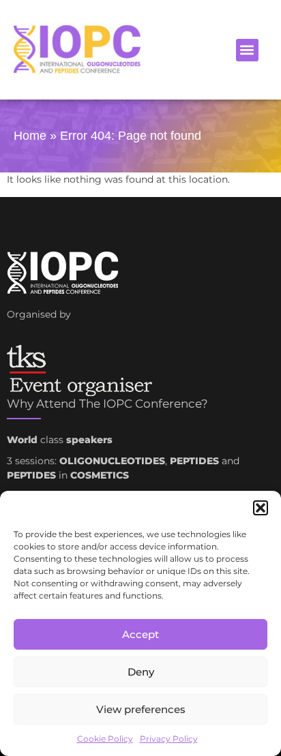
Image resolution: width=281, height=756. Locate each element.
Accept (140, 634)
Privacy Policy (169, 739)
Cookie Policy (105, 739)
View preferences (141, 709)
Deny (141, 671)
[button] (260, 508)
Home (30, 135)
